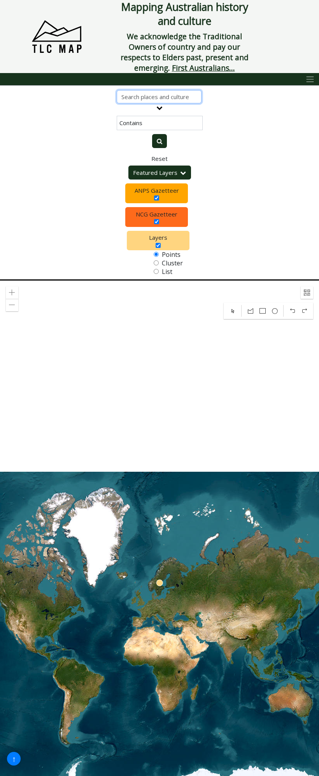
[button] (12, 292)
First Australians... (203, 68)
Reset (159, 158)
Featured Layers (155, 172)
